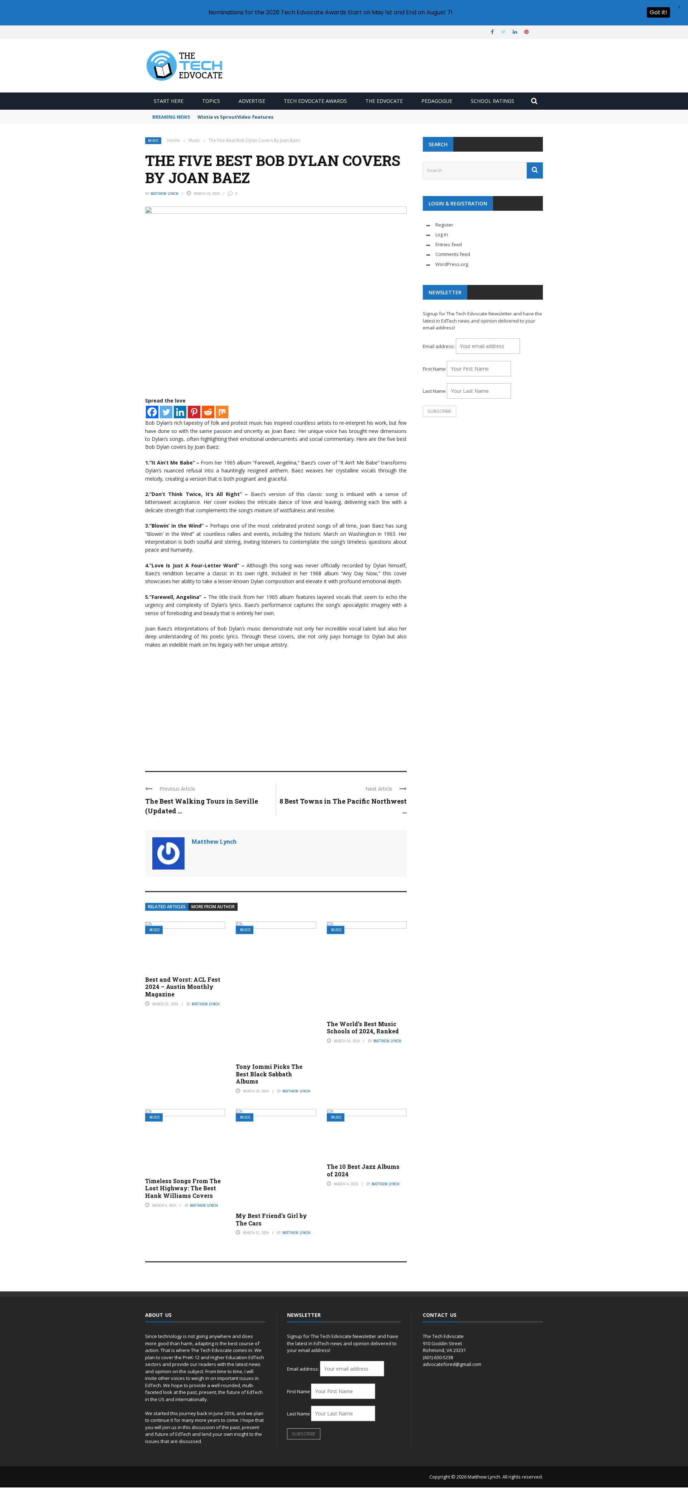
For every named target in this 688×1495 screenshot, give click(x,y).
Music (153, 140)
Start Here (168, 100)
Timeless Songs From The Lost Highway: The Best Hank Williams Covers (183, 1188)
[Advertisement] (276, 706)
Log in (441, 234)
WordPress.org (451, 264)
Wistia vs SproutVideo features (235, 117)
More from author (213, 907)
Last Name (434, 391)
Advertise (252, 100)
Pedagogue (436, 100)
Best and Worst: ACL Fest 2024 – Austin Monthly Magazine (182, 987)
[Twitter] (166, 412)
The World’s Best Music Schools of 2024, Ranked (363, 1027)
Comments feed (452, 254)
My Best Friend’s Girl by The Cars (271, 1219)
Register (444, 225)
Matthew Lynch (164, 193)
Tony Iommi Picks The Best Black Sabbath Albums (269, 1074)
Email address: (439, 346)
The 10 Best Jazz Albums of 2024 (363, 1170)
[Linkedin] (180, 412)
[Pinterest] (194, 412)
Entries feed (448, 244)
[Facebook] (152, 412)
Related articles (167, 907)
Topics (211, 100)
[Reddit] (208, 412)
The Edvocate (384, 100)
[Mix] (222, 412)
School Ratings (492, 100)
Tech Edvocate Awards (315, 100)
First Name (434, 369)
